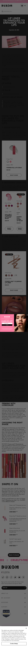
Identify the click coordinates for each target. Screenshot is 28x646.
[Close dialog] (27, 315)
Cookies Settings (14, 643)
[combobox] (3, 323)
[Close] (26, 628)
